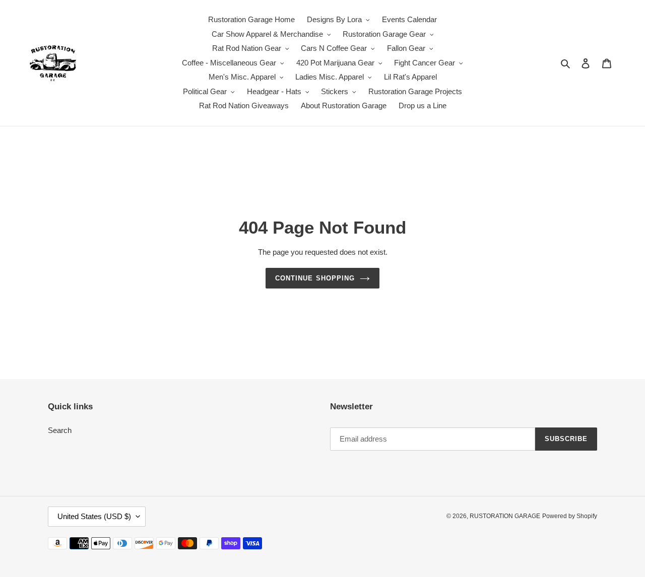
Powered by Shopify (569, 516)
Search (60, 430)
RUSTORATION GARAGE (505, 516)
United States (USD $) (94, 516)
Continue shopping (315, 278)
